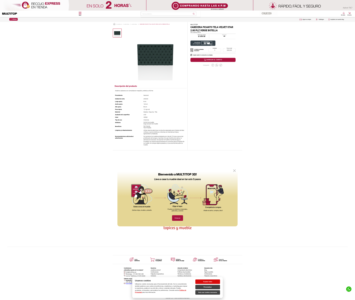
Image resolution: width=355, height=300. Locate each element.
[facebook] (212, 65)
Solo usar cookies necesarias (207, 292)
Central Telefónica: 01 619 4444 (135, 276)
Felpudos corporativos (210, 276)
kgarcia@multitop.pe (132, 283)
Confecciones (154, 272)
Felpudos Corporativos (157, 274)
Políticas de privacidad (184, 272)
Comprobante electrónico (185, 270)
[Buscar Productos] (194, 14)
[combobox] (168, 14)
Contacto (153, 276)
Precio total (229, 48)
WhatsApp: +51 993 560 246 (135, 274)
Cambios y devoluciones (184, 276)
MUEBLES (119, 24)
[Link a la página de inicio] (114, 24)
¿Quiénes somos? (156, 270)
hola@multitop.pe (131, 272)
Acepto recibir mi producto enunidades (203, 55)
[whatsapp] (216, 65)
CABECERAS (126, 24)
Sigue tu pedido (208, 272)
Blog (205, 270)
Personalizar (208, 287)
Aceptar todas (207, 281)
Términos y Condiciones (184, 274)
